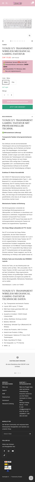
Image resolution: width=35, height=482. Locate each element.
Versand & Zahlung (8, 403)
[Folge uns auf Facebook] (4, 451)
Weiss (5, 82)
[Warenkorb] (32, 3)
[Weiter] (32, 41)
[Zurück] (3, 41)
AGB (3, 393)
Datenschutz (6, 397)
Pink (13, 82)
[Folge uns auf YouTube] (13, 451)
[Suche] (6, 3)
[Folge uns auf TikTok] (4, 455)
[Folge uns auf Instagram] (8, 451)
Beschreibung (7, 116)
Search (4, 390)
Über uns (5, 387)
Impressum (5, 400)
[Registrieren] (30, 433)
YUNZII (4, 44)
